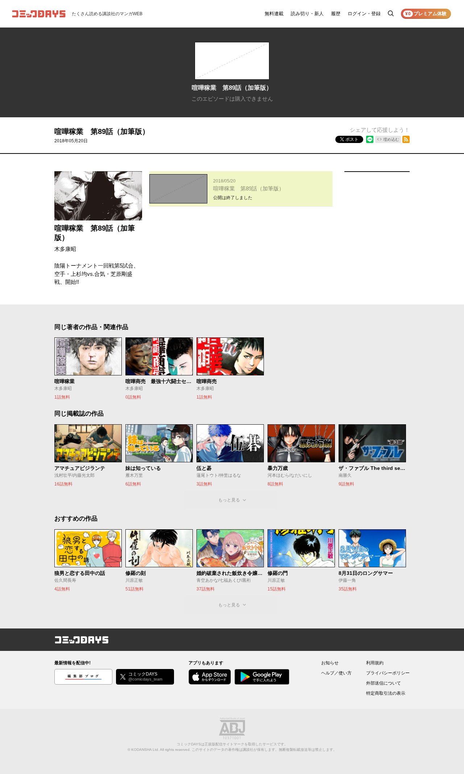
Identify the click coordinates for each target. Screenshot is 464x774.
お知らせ (330, 662)
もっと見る (229, 499)
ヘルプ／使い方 (336, 673)
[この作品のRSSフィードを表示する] (406, 139)
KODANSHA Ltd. (145, 750)
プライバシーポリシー (388, 673)
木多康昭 (65, 249)
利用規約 (375, 662)
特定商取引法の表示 (385, 693)
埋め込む (391, 139)
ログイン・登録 (364, 13)
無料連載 (274, 13)
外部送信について (383, 683)
